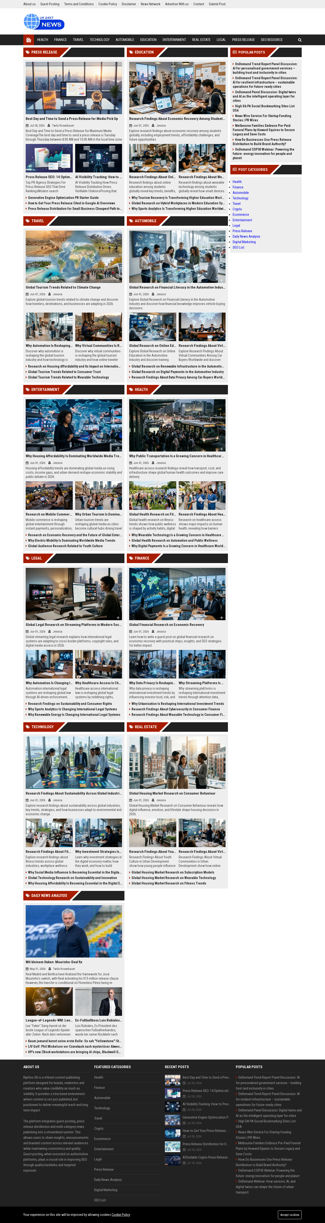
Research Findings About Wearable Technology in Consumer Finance (179, 715)
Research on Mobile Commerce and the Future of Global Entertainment (49, 514)
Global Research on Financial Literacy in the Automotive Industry (177, 287)
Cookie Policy (121, 1215)
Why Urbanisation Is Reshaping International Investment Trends (178, 704)
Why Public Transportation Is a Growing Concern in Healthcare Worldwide (177, 456)
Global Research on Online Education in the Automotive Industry (152, 346)
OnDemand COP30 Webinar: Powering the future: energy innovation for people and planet (263, 153)
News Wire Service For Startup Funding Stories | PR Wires (262, 118)
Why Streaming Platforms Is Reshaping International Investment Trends (202, 683)
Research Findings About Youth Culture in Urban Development (152, 852)
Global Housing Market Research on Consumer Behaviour (172, 793)
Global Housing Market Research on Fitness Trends (169, 883)
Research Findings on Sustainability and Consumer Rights (70, 704)
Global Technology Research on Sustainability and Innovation (72, 878)
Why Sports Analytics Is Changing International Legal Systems (72, 709)
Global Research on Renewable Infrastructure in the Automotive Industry (179, 366)
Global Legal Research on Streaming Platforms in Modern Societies (74, 625)
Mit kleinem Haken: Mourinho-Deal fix (54, 962)
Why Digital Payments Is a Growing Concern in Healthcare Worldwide (179, 546)
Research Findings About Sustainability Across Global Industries (74, 793)
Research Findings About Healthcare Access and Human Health (202, 514)
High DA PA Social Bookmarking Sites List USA (264, 108)
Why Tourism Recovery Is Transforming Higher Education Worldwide (179, 198)
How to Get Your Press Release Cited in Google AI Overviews (71, 203)
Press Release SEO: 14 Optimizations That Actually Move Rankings (49, 177)
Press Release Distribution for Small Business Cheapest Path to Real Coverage (75, 209)
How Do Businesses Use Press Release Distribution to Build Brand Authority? (262, 142)
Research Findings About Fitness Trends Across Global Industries (49, 852)
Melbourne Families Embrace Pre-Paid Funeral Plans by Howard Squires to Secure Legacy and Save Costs (264, 130)
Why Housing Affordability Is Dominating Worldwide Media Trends (74, 456)
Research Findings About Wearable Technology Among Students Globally (202, 177)
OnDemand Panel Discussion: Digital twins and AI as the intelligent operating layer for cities (264, 96)
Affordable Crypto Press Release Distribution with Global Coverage (207, 1157)
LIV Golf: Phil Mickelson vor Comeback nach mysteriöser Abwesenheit (75, 1046)
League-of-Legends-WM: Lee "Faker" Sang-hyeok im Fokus (49, 1020)
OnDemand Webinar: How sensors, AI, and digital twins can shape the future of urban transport (265, 1186)
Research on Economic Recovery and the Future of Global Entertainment (75, 535)
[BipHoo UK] (43, 21)
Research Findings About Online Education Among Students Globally (152, 177)
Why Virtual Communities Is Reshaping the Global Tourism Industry (98, 346)
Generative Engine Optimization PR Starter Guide (63, 198)
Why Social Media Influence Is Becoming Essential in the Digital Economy (75, 872)
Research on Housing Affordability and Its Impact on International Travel (75, 366)
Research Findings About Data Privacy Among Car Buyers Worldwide (179, 377)
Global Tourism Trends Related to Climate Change (63, 287)
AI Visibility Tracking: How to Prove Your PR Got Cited (98, 177)
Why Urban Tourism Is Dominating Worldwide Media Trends (98, 514)
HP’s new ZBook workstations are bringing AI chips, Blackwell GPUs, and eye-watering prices (75, 1052)
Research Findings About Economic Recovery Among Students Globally (177, 119)
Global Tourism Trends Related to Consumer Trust (64, 372)
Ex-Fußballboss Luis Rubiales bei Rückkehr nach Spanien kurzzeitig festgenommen (98, 1020)
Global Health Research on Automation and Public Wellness (175, 540)
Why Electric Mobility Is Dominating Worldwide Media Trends (71, 540)
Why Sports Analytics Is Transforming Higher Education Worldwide (179, 209)
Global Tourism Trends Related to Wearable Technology (68, 377)
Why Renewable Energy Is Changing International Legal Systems (74, 715)
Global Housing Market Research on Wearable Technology (174, 878)
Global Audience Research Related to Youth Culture (65, 546)
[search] (300, 39)
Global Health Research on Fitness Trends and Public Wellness (152, 514)
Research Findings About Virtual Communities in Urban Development (202, 852)
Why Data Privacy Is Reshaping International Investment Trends (152, 683)
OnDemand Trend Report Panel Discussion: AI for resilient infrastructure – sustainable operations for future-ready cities (265, 82)
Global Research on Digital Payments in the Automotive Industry (178, 372)
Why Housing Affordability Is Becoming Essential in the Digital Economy (75, 883)
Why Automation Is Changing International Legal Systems (49, 683)
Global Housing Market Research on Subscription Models (173, 872)
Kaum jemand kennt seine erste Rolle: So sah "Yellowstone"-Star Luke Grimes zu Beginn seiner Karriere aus (75, 1041)
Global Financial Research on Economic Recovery (166, 625)
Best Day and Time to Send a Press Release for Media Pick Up (72, 119)
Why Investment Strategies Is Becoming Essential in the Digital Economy (98, 852)
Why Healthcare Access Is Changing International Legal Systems (98, 683)
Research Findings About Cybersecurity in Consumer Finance (176, 709)
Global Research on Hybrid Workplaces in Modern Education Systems (179, 203)
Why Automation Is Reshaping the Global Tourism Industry (49, 346)
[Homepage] (28, 39)
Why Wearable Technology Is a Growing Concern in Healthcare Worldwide (179, 535)
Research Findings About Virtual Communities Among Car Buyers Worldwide (202, 346)
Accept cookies (289, 1215)
